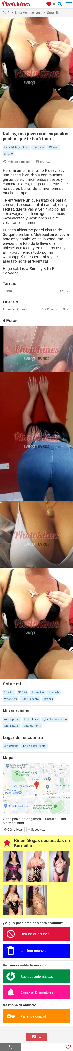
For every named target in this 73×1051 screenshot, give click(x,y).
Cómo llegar (13, 829)
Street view (36, 829)
